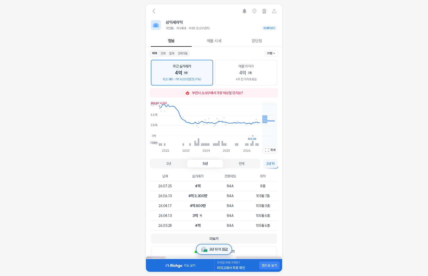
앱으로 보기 (269, 265)
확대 (272, 150)
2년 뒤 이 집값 (218, 249)
